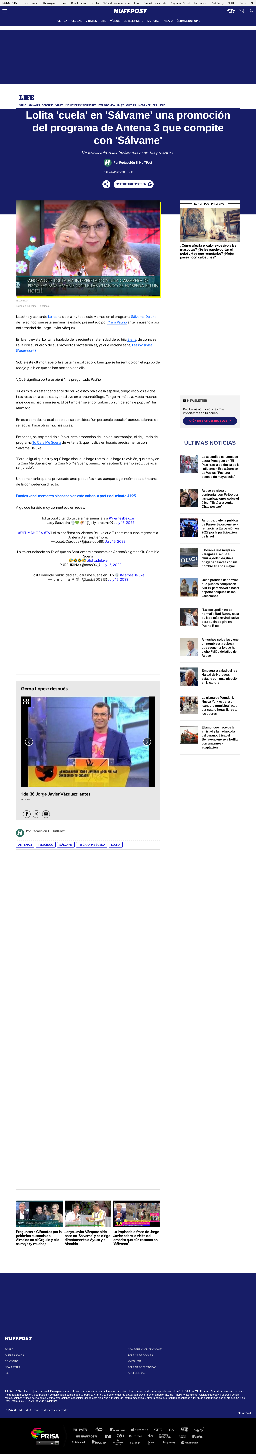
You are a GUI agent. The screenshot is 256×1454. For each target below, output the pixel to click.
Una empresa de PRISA (46, 1433)
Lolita (52, 316)
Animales (34, 105)
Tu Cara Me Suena (46, 442)
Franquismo (200, 3)
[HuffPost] (18, 1338)
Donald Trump (79, 3)
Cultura (131, 105)
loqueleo (171, 1441)
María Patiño (117, 322)
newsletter (12, 1367)
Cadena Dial (152, 1435)
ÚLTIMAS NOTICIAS (188, 21)
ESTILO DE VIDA (106, 105)
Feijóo (63, 3)
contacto (11, 1361)
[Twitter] (36, 814)
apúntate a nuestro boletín (210, 420)
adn (184, 1429)
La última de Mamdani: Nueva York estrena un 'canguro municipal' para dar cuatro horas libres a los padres (219, 705)
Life (26, 98)
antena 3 (25, 845)
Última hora (231, 11)
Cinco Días (137, 1435)
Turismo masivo (29, 3)
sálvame (65, 845)
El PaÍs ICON (136, 1441)
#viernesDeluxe (132, 575)
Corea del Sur (247, 3)
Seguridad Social (180, 3)
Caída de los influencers (116, 3)
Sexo (162, 105)
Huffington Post (87, 1435)
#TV (47, 533)
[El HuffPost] (130, 11)
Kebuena (195, 1435)
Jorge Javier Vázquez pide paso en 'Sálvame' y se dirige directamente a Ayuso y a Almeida (87, 1238)
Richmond (80, 1441)
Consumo (47, 105)
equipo (9, 1349)
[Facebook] (27, 814)
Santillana (120, 1429)
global (76, 21)
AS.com (171, 1429)
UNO (110, 1435)
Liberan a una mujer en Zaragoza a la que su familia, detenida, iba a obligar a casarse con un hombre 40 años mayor (219, 558)
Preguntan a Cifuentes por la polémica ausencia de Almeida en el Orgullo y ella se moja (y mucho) (39, 1238)
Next (147, 742)
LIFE (103, 21)
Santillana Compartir (141, 1429)
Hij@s (120, 105)
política (61, 21)
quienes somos (14, 1355)
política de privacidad (142, 1367)
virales (91, 21)
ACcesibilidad (136, 1373)
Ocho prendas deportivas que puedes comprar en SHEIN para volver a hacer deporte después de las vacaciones (220, 588)
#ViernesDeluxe (121, 518)
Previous (29, 742)
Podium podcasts (119, 1441)
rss (7, 1373)
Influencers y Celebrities (80, 105)
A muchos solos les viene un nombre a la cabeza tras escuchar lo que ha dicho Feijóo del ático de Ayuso (220, 647)
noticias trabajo (160, 21)
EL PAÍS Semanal (166, 1435)
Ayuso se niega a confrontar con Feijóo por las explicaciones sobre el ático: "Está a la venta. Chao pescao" (220, 498)
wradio (121, 1435)
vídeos (115, 21)
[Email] (46, 814)
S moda (153, 1441)
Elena (131, 339)
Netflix (232, 3)
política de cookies (140, 1355)
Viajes (59, 105)
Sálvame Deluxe (143, 316)
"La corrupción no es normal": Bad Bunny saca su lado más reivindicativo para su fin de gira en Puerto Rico (220, 617)
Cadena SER (159, 1429)
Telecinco (45, 845)
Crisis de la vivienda (155, 3)
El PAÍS (82, 1429)
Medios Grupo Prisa (46, 1442)
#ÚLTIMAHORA (30, 533)
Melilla (95, 3)
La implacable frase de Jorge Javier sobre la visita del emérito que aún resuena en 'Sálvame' (136, 1238)
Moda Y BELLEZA (147, 105)
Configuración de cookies (145, 1349)
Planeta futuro (181, 1435)
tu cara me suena (91, 845)
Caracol (199, 1429)
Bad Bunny (217, 3)
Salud (22, 105)
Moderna (99, 1441)
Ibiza (137, 3)
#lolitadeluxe (97, 560)
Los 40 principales (101, 1429)
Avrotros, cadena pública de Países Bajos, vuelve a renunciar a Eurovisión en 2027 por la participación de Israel (220, 528)
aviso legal (135, 1361)
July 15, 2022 (124, 522)
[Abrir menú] (4, 11)
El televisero (134, 21)
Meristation (190, 1441)
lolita (115, 845)
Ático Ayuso (49, 3)
